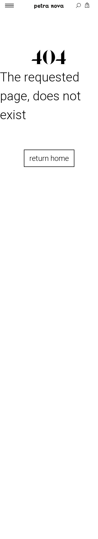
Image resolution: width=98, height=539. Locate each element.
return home (49, 158)
